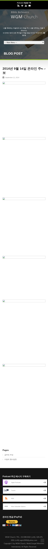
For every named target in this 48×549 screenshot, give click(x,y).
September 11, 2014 (12, 77)
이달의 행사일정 (10, 459)
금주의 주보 (8, 455)
